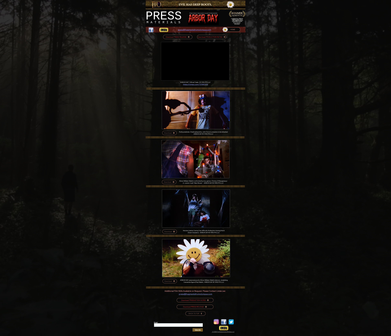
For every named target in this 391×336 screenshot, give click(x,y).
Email (156, 322)
